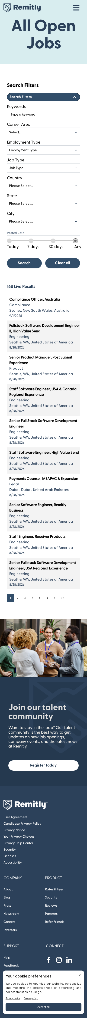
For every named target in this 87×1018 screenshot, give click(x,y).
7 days (33, 246)
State (12, 195)
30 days (56, 246)
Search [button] (24, 263)
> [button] (54, 598)
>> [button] (62, 598)
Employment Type (23, 142)
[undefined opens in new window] (49, 960)
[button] (43, 97)
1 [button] (10, 598)
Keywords (16, 106)
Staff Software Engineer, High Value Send (44, 452)
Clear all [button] (62, 263)
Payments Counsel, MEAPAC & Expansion (43, 478)
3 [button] (25, 598)
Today (13, 246)
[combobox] (43, 114)
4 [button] (32, 598)
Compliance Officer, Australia (34, 299)
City (11, 213)
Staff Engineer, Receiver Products (37, 536)
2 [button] (17, 598)
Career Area (18, 124)
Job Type (15, 160)
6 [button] (47, 598)
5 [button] (40, 598)
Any (77, 246)
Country (14, 178)
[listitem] (43, 307)
